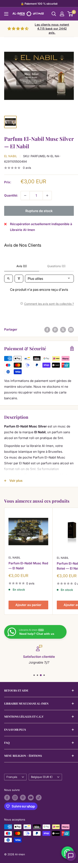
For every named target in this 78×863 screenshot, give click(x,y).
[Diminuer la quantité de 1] (25, 195)
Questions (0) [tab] (56, 266)
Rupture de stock (39, 211)
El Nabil (10, 156)
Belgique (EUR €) (42, 777)
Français (11, 777)
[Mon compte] (62, 14)
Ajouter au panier (28, 605)
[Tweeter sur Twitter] (63, 330)
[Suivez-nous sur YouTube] (31, 797)
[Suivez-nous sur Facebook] (7, 797)
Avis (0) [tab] (21, 266)
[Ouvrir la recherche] (54, 14)
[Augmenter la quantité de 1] (47, 195)
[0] (70, 13)
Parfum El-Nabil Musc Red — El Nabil (28, 565)
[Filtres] (19, 278)
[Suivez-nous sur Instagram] (15, 797)
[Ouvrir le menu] (6, 14)
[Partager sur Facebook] (47, 330)
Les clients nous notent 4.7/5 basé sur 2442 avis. (52, 28)
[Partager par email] (71, 330)
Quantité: (11, 195)
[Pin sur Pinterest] (55, 330)
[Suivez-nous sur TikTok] (39, 797)
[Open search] (8, 278)
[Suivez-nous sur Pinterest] (23, 797)
